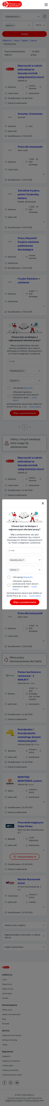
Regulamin (28, 577)
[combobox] (24, 559)
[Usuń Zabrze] (18, 570)
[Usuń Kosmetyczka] (23, 560)
